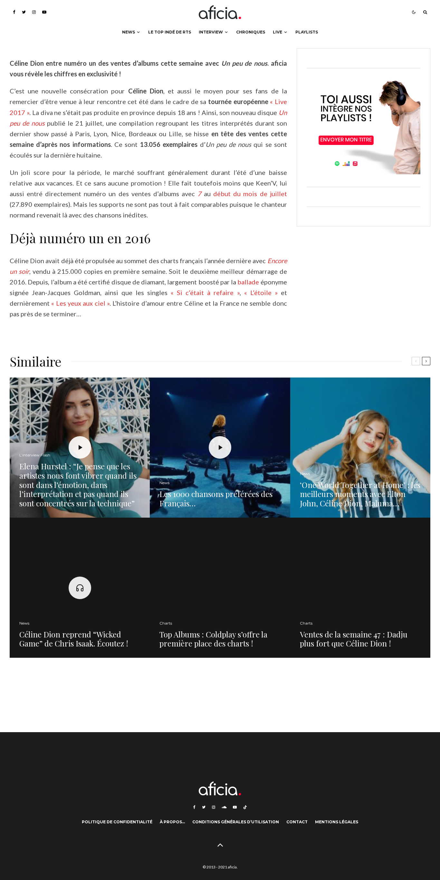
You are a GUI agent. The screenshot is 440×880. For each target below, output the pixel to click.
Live (277, 32)
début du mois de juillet (250, 193)
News (128, 32)
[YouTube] (44, 12)
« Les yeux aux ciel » (80, 303)
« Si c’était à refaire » (205, 292)
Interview (211, 32)
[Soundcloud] (224, 807)
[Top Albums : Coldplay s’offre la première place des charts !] (220, 588)
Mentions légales (336, 821)
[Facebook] (14, 12)
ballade (248, 282)
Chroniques (250, 32)
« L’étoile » (261, 292)
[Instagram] (34, 12)
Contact (297, 821)
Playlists (306, 32)
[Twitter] (24, 12)
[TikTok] (245, 807)
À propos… (172, 821)
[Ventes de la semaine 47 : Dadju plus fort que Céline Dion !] (360, 588)
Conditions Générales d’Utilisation (235, 821)
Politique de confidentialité (117, 821)
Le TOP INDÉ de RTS (169, 32)
